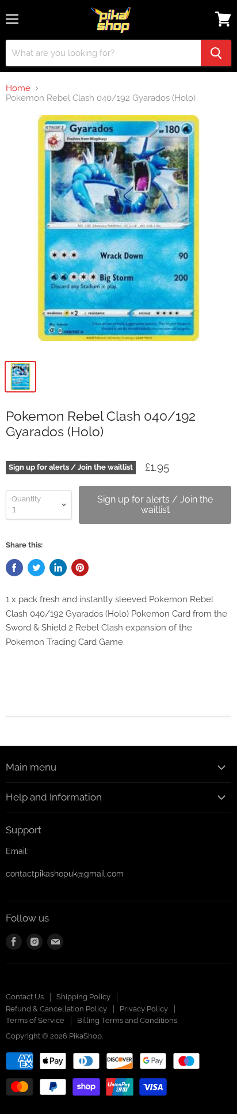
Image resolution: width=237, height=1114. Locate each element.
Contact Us (25, 996)
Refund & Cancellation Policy (56, 1009)
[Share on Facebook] (14, 567)
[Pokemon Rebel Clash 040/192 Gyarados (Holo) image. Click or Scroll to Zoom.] (118, 234)
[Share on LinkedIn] (58, 567)
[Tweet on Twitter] (36, 567)
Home (18, 88)
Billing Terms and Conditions (127, 1020)
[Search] (216, 53)
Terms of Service (35, 1020)
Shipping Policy (83, 996)
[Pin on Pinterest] (80, 567)
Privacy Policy (144, 1009)
